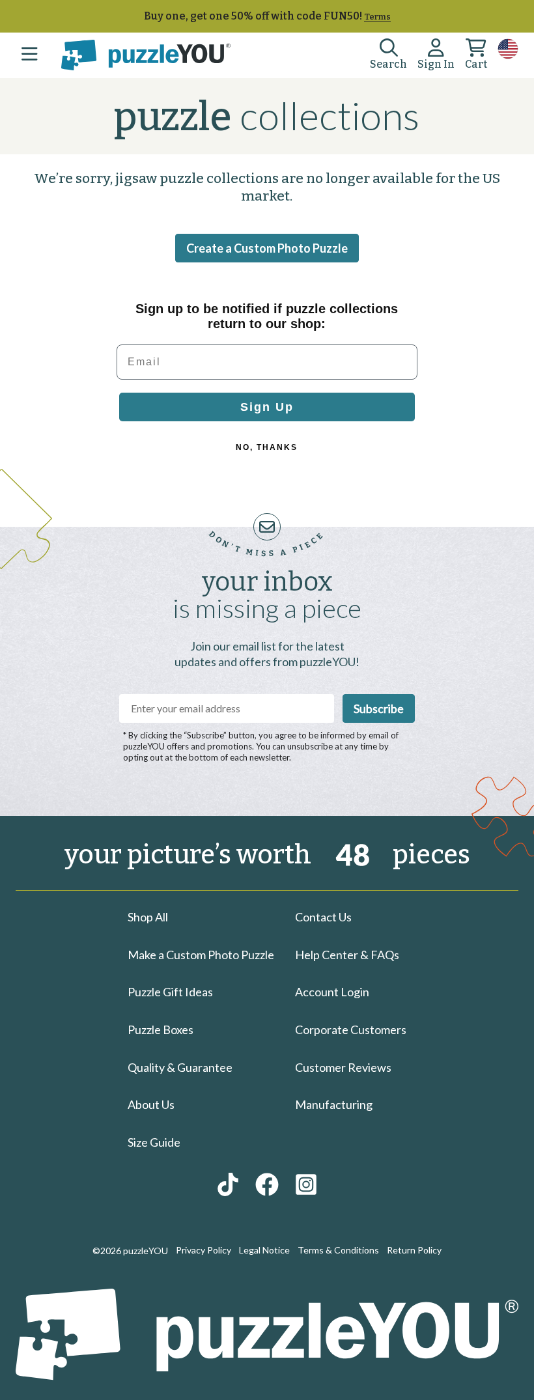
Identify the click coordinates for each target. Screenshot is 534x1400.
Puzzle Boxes (160, 1029)
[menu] (29, 55)
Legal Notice (264, 1249)
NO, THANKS (267, 447)
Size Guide (154, 1142)
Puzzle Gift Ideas (170, 992)
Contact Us (323, 917)
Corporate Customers (350, 1029)
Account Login (332, 992)
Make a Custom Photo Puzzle (201, 954)
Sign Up (267, 406)
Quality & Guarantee (180, 1067)
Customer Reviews (343, 1067)
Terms (377, 16)
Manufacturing (333, 1104)
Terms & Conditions (338, 1249)
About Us (151, 1104)
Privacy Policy (203, 1249)
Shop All (148, 917)
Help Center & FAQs (347, 954)
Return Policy (414, 1249)
